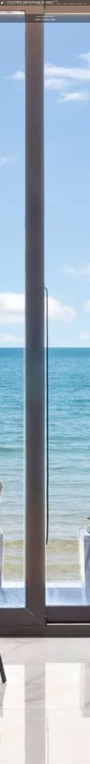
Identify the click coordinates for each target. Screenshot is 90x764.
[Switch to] (86, 4)
